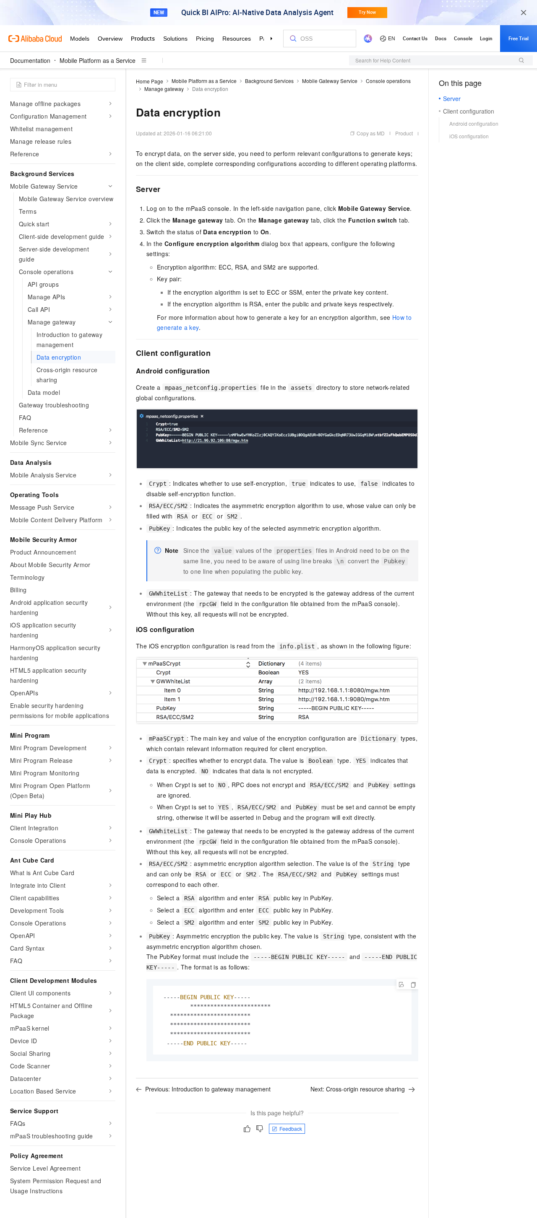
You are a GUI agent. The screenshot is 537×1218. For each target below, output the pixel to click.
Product (404, 133)
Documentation (30, 60)
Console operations (388, 80)
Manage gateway (164, 88)
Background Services (269, 80)
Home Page (149, 81)
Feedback (290, 1128)
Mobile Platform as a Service (98, 60)
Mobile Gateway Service (329, 80)
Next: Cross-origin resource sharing (357, 1089)
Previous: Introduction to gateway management (208, 1089)
